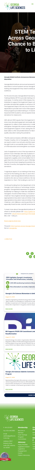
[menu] (32, 4)
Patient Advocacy (24, 455)
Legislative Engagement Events (22, 451)
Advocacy (21, 442)
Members (21, 427)
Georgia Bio (13, 228)
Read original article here (12, 221)
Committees (22, 439)
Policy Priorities (23, 445)
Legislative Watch (24, 447)
